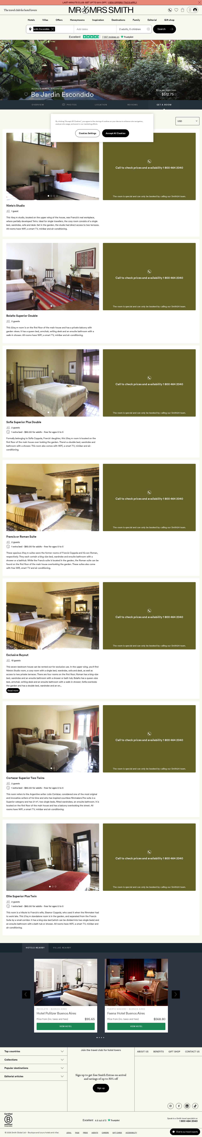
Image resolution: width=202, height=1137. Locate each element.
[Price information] (175, 94)
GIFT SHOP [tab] (174, 1051)
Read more (13, 690)
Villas (45, 20)
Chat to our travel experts (187, 1132)
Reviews (133, 105)
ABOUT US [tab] (142, 1051)
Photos (71, 105)
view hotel (65, 1026)
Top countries (12, 1051)
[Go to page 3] (54, 196)
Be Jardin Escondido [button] (39, 29)
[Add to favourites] (26, 94)
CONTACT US (192, 1051)
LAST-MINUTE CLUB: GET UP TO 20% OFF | (99, 2)
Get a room (164, 105)
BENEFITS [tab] (158, 1051)
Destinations (118, 20)
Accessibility (131, 1133)
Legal (68, 1133)
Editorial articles (13, 1076)
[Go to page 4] (57, 196)
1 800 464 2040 (173, 167)
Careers (105, 1133)
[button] (170, 10)
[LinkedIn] (187, 1106)
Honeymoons (77, 20)
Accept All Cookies (115, 133)
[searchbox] (66, 29)
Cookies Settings (87, 133)
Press (85, 1133)
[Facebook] (179, 1106)
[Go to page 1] (48, 196)
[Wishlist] (176, 10)
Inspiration (98, 20)
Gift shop (169, 20)
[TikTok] (195, 1106)
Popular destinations (16, 1068)
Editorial (152, 20)
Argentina (58, 89)
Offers (59, 20)
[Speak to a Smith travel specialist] (170, 10)
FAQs (77, 1133)
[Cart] (183, 10)
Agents (95, 1133)
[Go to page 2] (51, 196)
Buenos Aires (40, 89)
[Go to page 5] (58, 527)
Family (136, 20)
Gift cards (117, 1133)
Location (101, 105)
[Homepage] (101, 10)
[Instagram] (171, 1106)
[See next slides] (93, 166)
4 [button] (107, 1039)
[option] (65, 995)
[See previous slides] (13, 166)
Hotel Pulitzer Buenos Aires (56, 1013)
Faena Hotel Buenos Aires (126, 1013)
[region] (102, 128)
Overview (38, 105)
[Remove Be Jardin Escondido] (52, 29)
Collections (10, 1059)
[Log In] (192, 10)
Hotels (31, 20)
